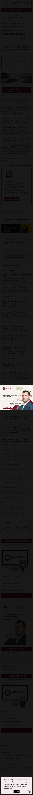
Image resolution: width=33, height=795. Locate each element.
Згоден (16, 791)
